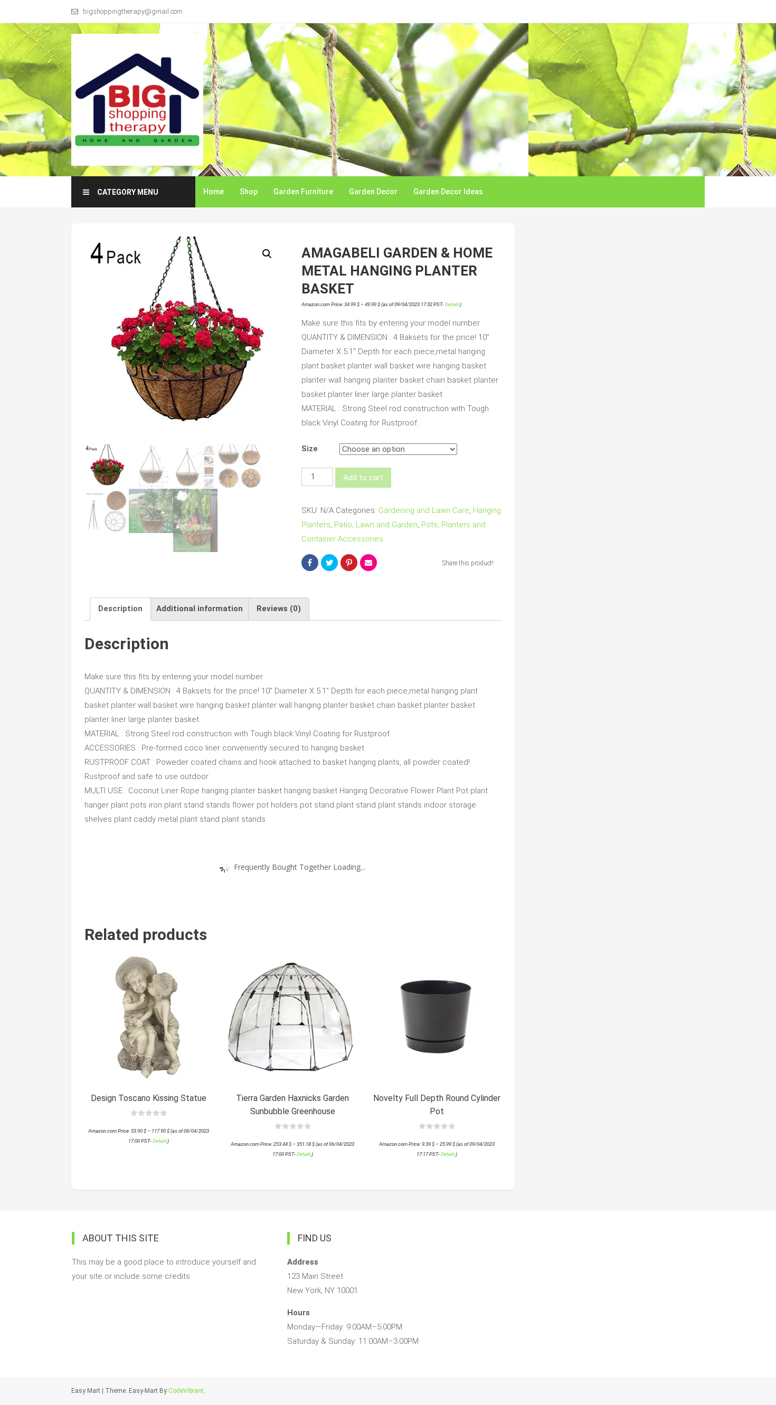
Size (309, 448)
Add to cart (363, 477)
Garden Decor (373, 191)
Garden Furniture (303, 191)
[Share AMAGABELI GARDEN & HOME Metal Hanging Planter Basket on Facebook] (309, 562)
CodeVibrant (186, 1390)
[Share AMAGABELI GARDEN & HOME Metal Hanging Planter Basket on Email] (368, 562)
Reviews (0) (279, 608)
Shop (249, 191)
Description (120, 608)
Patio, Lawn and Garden (376, 524)
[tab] (120, 609)
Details (452, 304)
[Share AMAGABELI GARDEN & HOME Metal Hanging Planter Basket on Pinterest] (348, 562)
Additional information (199, 608)
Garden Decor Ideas (448, 191)
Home (213, 191)
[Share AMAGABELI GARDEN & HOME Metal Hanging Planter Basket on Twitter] (329, 562)
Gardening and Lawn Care (423, 510)
